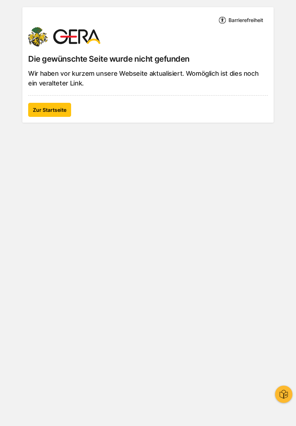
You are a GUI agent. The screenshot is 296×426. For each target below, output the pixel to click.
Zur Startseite (49, 110)
